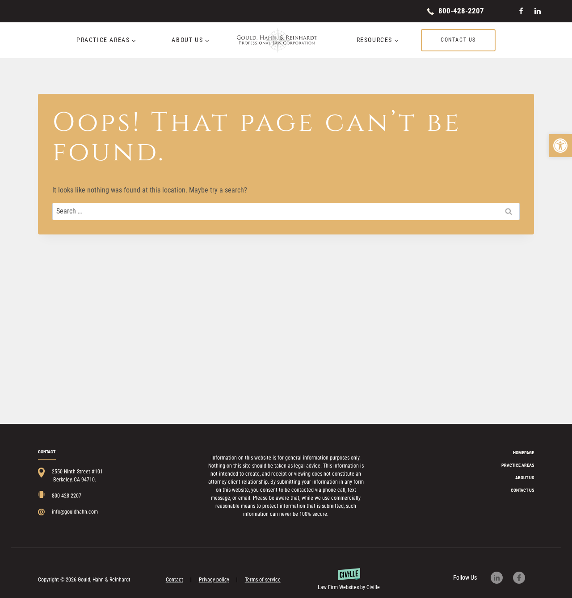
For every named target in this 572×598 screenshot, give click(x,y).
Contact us (458, 40)
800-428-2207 (461, 10)
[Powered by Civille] (349, 579)
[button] (560, 145)
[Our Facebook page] (523, 578)
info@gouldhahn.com (75, 512)
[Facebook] (521, 11)
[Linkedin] (537, 11)
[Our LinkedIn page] (501, 578)
